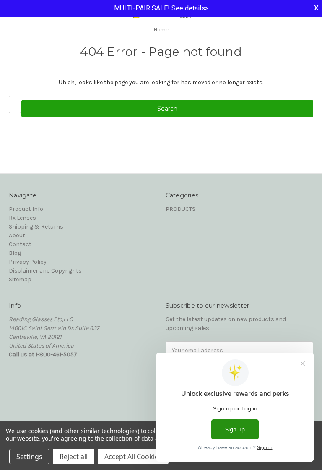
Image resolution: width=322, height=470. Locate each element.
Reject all (74, 456)
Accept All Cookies (133, 456)
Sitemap (20, 279)
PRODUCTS (180, 209)
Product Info (26, 209)
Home (161, 29)
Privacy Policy (28, 261)
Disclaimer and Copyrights (45, 270)
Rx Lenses (22, 217)
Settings (29, 456)
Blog (15, 253)
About (17, 235)
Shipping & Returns (36, 226)
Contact (20, 244)
